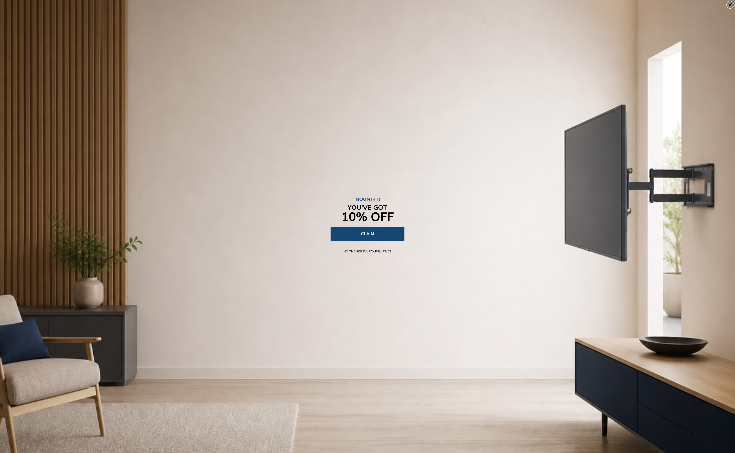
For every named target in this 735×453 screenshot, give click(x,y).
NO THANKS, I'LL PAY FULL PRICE (367, 251)
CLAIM (367, 234)
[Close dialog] (730, 5)
